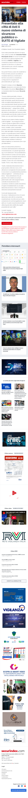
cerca (24, 2)
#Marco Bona (6, 230)
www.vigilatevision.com (9, 214)
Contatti (3, 774)
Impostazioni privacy (7, 778)
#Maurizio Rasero (19, 228)
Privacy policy (5, 775)
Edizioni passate (18, 453)
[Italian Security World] (14, 374)
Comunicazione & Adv (7, 770)
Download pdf (7, 223)
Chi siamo (4, 769)
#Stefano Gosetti (9, 228)
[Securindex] (7, 2)
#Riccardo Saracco (15, 230)
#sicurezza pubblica (12, 231)
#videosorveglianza (7, 233)
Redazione (4, 772)
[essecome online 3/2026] (14, 481)
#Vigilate (4, 227)
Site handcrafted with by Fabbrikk (10, 763)
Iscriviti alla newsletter (14, 581)
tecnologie (5, 44)
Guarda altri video (18, 508)
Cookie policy (5, 777)
